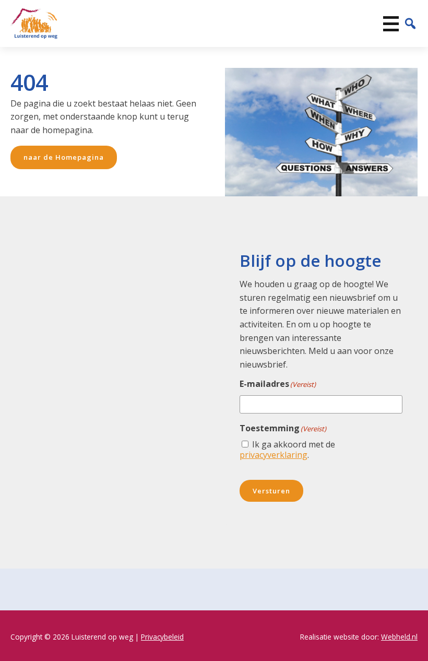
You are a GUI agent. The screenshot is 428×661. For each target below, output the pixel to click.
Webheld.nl (399, 637)
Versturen (271, 490)
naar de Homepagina (63, 157)
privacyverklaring (273, 455)
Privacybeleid (162, 637)
